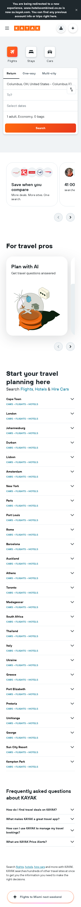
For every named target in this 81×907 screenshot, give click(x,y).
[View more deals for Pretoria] (72, 703)
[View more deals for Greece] (72, 674)
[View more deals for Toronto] (72, 587)
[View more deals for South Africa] (72, 616)
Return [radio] (11, 73)
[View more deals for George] (72, 732)
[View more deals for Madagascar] (72, 602)
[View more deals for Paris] (72, 500)
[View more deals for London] (72, 413)
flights (20, 867)
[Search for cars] (49, 51)
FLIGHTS (21, 404)
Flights (27, 389)
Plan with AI (25, 266)
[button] (76, 10)
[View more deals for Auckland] (72, 558)
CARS (9, 404)
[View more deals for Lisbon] (72, 457)
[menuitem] (12, 54)
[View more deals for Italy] (72, 645)
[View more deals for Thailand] (72, 631)
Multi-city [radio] (49, 73)
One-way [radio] (29, 73)
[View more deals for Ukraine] (72, 660)
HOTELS (33, 404)
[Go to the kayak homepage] (27, 28)
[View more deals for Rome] (72, 529)
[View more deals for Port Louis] (72, 515)
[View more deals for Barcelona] (72, 544)
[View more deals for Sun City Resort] (72, 747)
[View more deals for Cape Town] (72, 399)
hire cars (39, 867)
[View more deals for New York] (72, 486)
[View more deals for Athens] (72, 573)
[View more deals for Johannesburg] (72, 428)
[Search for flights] (12, 51)
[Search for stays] (31, 51)
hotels (29, 867)
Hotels (41, 389)
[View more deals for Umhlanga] (72, 718)
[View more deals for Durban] (72, 442)
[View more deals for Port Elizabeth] (72, 689)
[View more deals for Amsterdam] (72, 471)
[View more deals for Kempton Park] (72, 761)
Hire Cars (60, 389)
